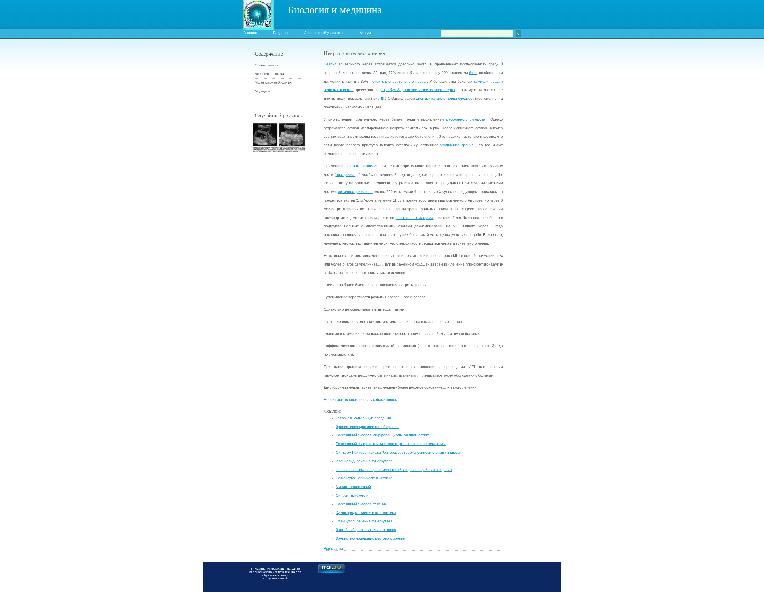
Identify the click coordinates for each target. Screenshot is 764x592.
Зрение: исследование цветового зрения (370, 538)
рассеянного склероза (465, 119)
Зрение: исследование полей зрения (367, 427)
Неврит (330, 64)
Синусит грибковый (352, 495)
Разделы (280, 33)
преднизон (346, 175)
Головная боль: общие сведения (363, 418)
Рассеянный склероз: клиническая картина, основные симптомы (391, 444)
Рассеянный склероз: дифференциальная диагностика (383, 435)
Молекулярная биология (273, 82)
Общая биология (267, 65)
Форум (365, 33)
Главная (250, 33)
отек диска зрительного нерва (398, 81)
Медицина (262, 91)
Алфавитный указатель (324, 33)
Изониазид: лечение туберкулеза (364, 461)
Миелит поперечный (353, 487)
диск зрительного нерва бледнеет (445, 98)
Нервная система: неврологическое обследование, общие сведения (394, 470)
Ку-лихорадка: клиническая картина (366, 513)
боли (473, 73)
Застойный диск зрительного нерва (366, 530)
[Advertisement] (536, 156)
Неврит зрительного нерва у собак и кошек (360, 400)
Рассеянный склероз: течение (361, 504)
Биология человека (269, 74)
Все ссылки (333, 549)
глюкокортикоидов (362, 166)
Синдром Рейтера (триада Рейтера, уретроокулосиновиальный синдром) (398, 452)
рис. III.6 (379, 98)
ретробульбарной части (400, 90)
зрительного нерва (438, 90)
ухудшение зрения (457, 145)
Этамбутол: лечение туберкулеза (364, 521)
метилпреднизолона (355, 192)
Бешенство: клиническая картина (364, 478)
